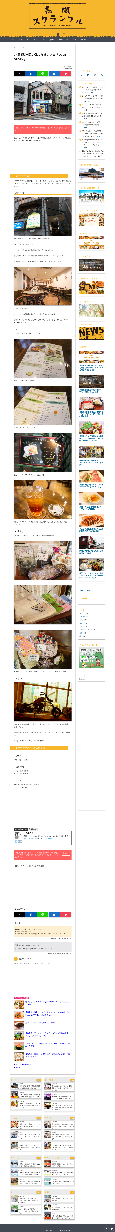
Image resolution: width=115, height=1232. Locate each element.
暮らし (81, 633)
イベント (21, 40)
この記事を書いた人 (21, 829)
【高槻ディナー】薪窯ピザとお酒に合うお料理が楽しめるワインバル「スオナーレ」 (29, 1126)
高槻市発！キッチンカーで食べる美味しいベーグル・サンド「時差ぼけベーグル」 (29, 1137)
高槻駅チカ (26, 1064)
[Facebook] (19, 841)
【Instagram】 (49, 838)
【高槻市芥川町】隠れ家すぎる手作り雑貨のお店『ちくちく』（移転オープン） (62, 1147)
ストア (29, 40)
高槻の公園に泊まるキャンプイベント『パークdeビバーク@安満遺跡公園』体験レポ (62, 1107)
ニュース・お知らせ (85, 629)
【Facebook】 (39, 838)
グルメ (13, 40)
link (91, 92)
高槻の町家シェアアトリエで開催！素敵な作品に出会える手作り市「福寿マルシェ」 (62, 1088)
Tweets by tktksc (85, 590)
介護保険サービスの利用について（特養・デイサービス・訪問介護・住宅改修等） (29, 1200)
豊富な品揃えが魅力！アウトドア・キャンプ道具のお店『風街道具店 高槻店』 (63, 1137)
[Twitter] (16, 841)
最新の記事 (34, 829)
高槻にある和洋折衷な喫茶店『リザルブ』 (42, 1023)
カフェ (17, 1064)
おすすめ (51, 40)
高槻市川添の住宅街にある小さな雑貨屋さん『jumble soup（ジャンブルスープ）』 (63, 1126)
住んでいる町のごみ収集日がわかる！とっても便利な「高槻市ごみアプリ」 (29, 1211)
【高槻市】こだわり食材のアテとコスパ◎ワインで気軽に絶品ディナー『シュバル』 (29, 1106)
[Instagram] (21, 841)
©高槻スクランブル (50, 1230)
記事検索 (60, 40)
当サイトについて (71, 40)
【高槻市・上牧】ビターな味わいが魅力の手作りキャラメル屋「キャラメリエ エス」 (29, 1147)
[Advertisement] (43, 157)
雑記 (44, 40)
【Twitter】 (30, 838)
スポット (37, 40)
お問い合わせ (84, 40)
